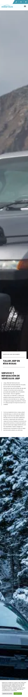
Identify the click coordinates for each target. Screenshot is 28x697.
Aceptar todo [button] (17, 693)
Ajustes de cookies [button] (7, 693)
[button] (25, 6)
